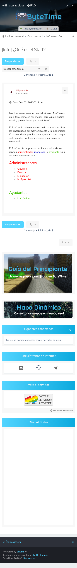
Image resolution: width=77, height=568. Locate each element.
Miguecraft (22, 90)
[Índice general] (38, 16)
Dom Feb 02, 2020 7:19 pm (27, 102)
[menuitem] (31, 5)
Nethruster (29, 558)
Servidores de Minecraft (63, 410)
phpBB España (40, 555)
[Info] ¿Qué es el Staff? (23, 50)
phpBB (20, 551)
